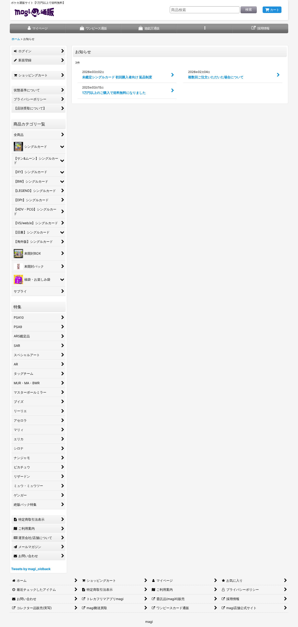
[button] (205, 28)
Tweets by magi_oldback (31, 569)
